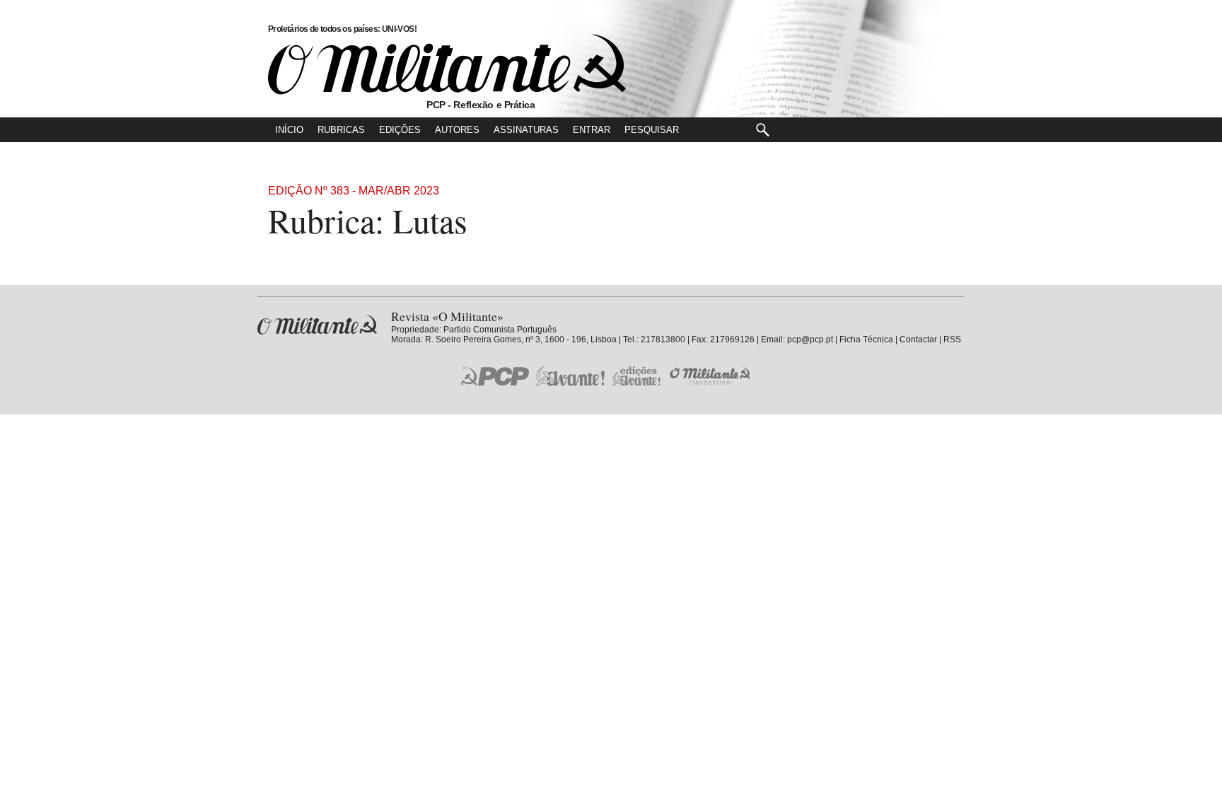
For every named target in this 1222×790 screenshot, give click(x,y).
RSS (952, 339)
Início (289, 129)
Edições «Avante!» (637, 376)
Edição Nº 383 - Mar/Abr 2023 (353, 191)
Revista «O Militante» (317, 325)
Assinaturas (526, 129)
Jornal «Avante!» (570, 376)
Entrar (591, 129)
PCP (495, 375)
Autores (457, 129)
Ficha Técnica (866, 339)
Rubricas (341, 129)
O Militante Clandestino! (711, 376)
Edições (400, 129)
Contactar (918, 339)
